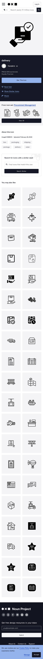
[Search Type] (5, 10)
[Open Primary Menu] (3, 4)
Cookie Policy (24, 648)
